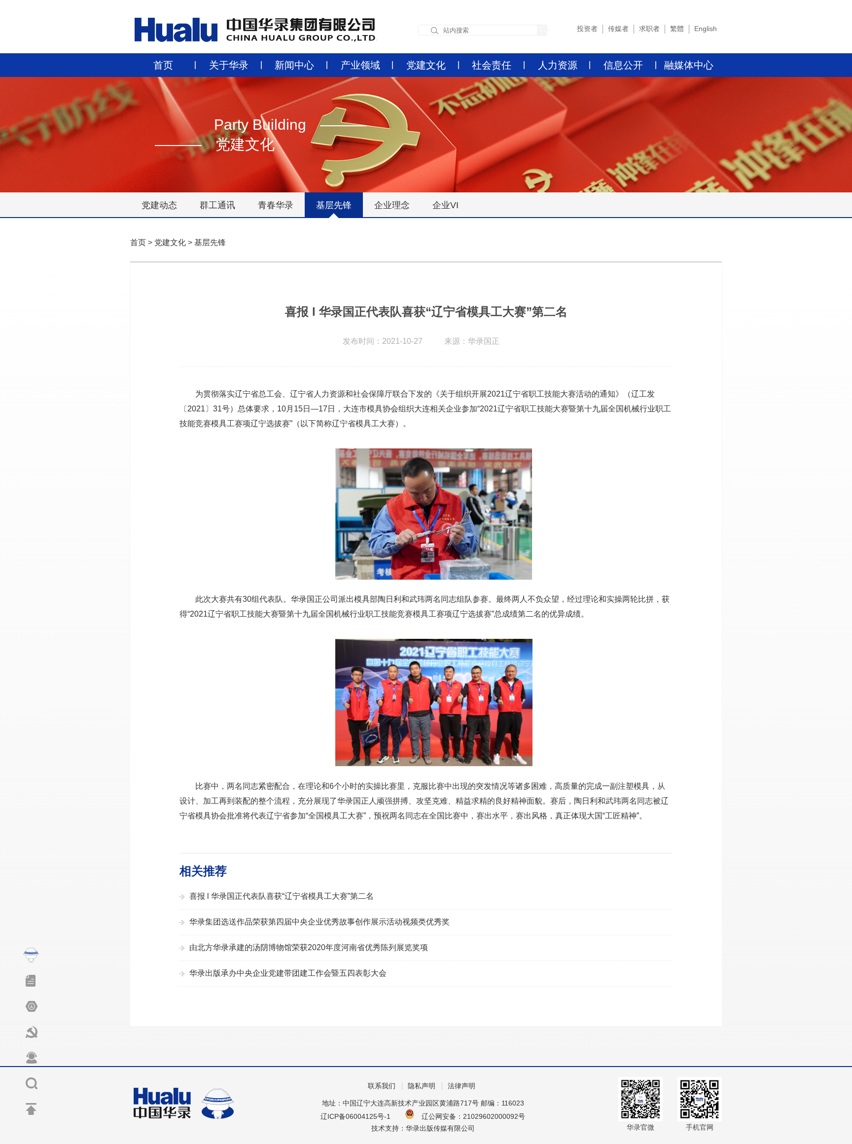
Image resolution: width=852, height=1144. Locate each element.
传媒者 (618, 29)
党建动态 (159, 205)
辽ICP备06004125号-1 (355, 1116)
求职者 (649, 29)
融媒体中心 (688, 65)
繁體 (677, 29)
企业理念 (392, 205)
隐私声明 (421, 1086)
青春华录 (275, 205)
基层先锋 (334, 205)
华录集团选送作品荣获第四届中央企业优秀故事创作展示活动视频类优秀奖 (319, 922)
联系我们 (381, 1086)
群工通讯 (217, 205)
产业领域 (360, 65)
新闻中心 (294, 65)
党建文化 (426, 65)
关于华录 (228, 65)
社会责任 (491, 65)
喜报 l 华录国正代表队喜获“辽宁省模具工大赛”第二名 (281, 896)
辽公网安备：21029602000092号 (473, 1116)
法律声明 (461, 1086)
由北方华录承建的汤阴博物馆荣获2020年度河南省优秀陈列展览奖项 (308, 947)
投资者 (587, 29)
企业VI (445, 205)
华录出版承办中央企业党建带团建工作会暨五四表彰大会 (288, 973)
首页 (163, 65)
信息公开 (623, 65)
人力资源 (557, 65)
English (705, 29)
